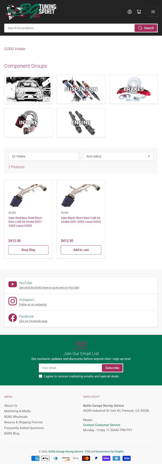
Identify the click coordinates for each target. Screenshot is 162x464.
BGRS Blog (11, 433)
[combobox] (81, 28)
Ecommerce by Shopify (110, 451)
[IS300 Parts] (28, 89)
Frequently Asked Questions (24, 428)
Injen (12, 212)
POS (87, 451)
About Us (10, 406)
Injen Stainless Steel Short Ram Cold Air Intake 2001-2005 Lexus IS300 (25, 221)
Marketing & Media (17, 411)
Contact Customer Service (101, 425)
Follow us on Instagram (33, 304)
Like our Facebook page (33, 321)
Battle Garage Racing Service (66, 451)
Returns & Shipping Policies (23, 422)
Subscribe (112, 368)
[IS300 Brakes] (134, 89)
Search (149, 28)
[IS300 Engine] (81, 122)
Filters (21, 156)
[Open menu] (153, 11)
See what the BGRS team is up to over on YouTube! (49, 287)
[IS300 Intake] (28, 122)
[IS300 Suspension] (81, 89)
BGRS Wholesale (16, 417)
